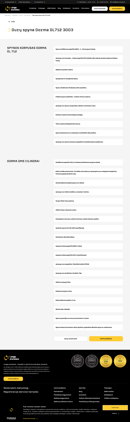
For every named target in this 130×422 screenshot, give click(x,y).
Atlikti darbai (51, 8)
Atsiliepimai (66, 8)
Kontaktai (76, 8)
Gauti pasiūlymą (117, 9)
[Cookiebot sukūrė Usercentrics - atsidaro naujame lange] (11, 418)
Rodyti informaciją (29, 418)
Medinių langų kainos (61, 398)
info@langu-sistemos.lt (118, 2)
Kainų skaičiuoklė (99, 9)
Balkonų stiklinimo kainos (63, 402)
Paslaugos (41, 8)
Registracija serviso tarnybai (21, 391)
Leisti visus (115, 407)
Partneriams (85, 8)
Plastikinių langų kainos (62, 395)
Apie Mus (82, 388)
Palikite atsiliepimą (111, 398)
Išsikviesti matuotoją (16, 388)
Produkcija (32, 8)
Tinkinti (114, 413)
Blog (59, 8)
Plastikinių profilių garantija (89, 402)
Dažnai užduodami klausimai (89, 398)
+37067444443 (103, 2)
